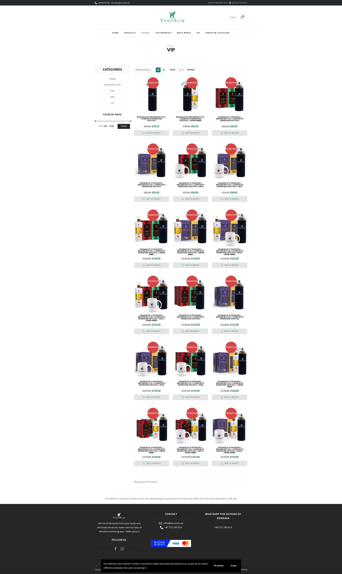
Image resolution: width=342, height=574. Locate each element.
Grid (158, 70)
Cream (112, 79)
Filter (124, 126)
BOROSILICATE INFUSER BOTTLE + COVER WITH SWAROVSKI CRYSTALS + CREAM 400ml (190, 119)
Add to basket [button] (153, 133)
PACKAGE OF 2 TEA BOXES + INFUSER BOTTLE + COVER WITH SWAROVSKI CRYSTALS (229, 119)
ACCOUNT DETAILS (239, 3)
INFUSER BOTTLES (112, 85)
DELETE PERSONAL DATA (218, 3)
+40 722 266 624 (172, 527)
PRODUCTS (130, 33)
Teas (112, 97)
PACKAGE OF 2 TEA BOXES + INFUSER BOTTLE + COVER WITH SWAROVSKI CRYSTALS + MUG (190, 185)
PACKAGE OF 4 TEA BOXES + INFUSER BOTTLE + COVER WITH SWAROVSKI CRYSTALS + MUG (151, 383)
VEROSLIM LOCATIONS (218, 33)
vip (112, 103)
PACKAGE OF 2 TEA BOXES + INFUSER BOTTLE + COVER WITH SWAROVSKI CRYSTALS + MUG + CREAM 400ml (229, 252)
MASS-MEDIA (184, 33)
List (163, 70)
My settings (218, 566)
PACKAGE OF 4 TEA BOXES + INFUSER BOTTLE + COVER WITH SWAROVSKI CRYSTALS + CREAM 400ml (229, 384)
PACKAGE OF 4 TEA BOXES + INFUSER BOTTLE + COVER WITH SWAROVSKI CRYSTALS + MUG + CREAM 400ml (190, 450)
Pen (112, 91)
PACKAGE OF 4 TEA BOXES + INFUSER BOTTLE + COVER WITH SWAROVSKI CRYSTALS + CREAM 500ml (151, 450)
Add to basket (231, 133)
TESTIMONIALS (163, 33)
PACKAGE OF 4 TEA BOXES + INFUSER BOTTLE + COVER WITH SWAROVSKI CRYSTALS (190, 317)
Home (115, 33)
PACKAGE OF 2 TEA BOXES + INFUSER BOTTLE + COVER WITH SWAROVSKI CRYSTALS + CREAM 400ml (151, 252)
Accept (233, 566)
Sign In (233, 17)
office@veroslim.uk (122, 3)
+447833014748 (104, 3)
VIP (198, 33)
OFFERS (146, 33)
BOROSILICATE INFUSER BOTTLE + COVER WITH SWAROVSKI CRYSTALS (151, 119)
